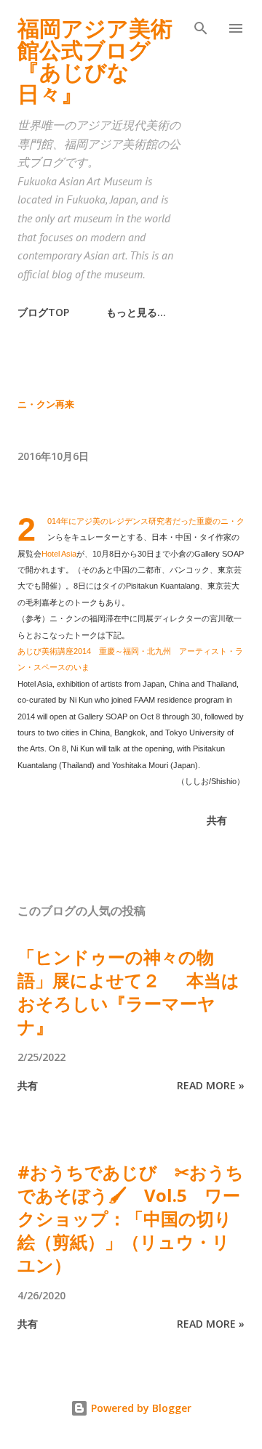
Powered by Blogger (139, 1408)
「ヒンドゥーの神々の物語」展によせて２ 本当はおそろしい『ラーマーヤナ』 (128, 991)
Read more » (211, 1085)
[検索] (201, 26)
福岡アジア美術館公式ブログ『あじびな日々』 (94, 60)
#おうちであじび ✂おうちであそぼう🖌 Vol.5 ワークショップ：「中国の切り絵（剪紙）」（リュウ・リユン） (130, 1218)
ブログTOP (43, 312)
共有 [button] (217, 820)
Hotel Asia (58, 553)
